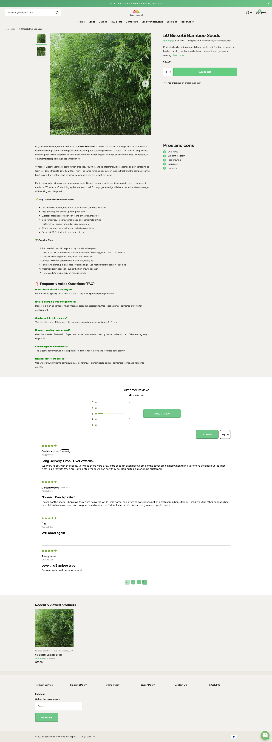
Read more (178, 55)
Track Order (187, 21)
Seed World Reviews (152, 21)
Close (268, 3)
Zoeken (57, 12)
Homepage (10, 29)
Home (82, 21)
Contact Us (132, 21)
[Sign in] (249, 12)
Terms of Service (44, 684)
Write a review (162, 413)
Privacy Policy (147, 684)
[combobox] (33, 12)
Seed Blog (172, 21)
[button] (171, 69)
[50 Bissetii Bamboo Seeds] (54, 628)
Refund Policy (112, 684)
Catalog (103, 21)
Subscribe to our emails (47, 699)
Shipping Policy (78, 684)
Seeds (91, 21)
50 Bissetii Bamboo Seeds (48, 654)
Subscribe (46, 717)
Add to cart (205, 71)
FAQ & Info (116, 21)
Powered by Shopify (66, 736)
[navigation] (41, 39)
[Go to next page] (144, 582)
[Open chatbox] (265, 735)
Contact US (181, 684)
